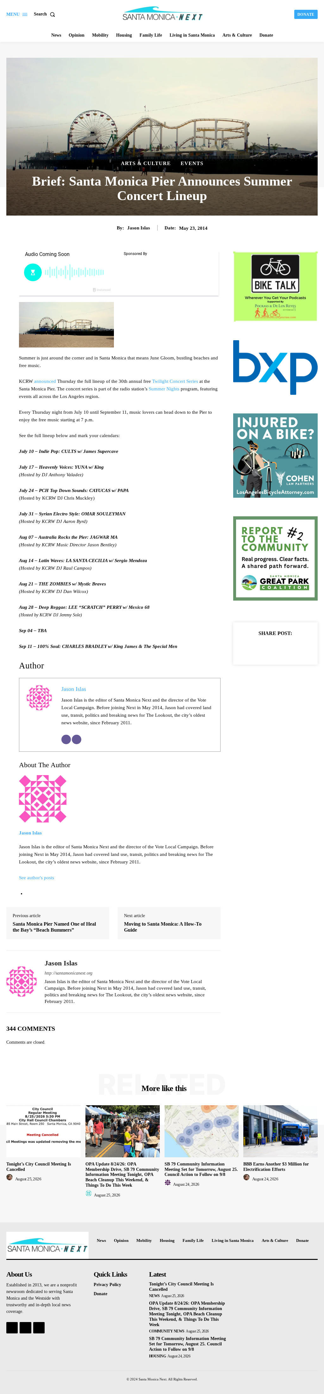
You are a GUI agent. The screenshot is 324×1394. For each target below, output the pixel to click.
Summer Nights (164, 388)
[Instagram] (25, 1327)
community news (166, 1331)
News (154, 1296)
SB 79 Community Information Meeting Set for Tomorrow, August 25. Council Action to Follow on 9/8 (201, 1169)
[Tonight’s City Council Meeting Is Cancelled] (43, 1131)
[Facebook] (253, 648)
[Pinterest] (282, 648)
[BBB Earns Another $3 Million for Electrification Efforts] (280, 1131)
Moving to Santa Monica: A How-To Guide (163, 927)
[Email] (66, 739)
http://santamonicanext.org (68, 973)
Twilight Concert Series (175, 381)
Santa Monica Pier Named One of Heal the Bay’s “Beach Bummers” (54, 927)
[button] (46, 14)
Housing (157, 1356)
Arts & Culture (146, 163)
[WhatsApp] (297, 648)
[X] (268, 648)
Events (192, 163)
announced (45, 381)
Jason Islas (138, 227)
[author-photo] (10, 1179)
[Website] (76, 739)
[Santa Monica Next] (162, 13)
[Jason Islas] (21, 981)
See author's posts (36, 877)
